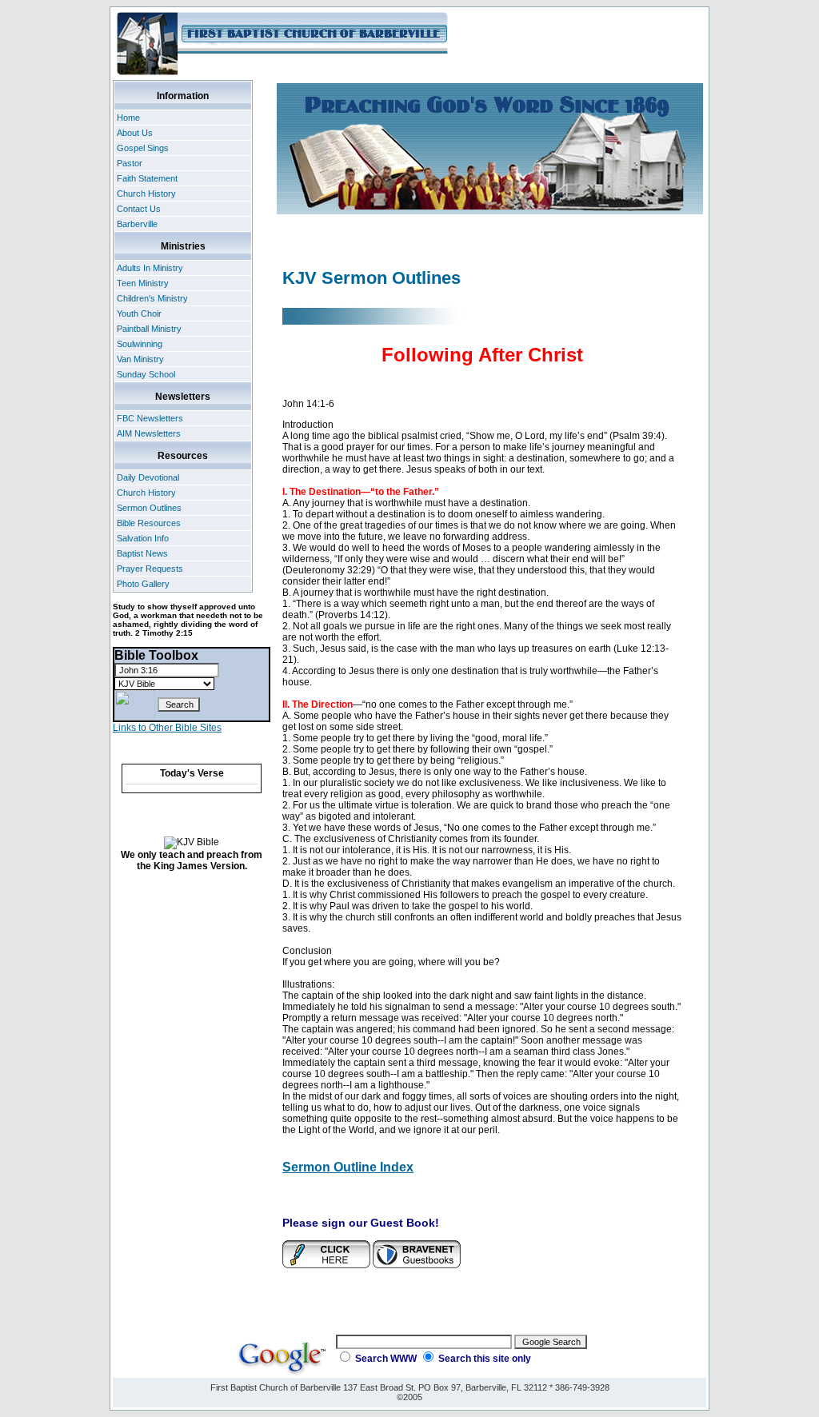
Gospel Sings (143, 148)
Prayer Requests (150, 568)
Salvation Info (143, 538)
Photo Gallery (143, 584)
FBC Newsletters (150, 418)
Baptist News (142, 553)
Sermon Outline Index (347, 1167)
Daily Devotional (148, 477)
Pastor (129, 163)
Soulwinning (139, 344)
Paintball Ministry (149, 328)
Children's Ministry (152, 298)
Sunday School (146, 374)
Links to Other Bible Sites (167, 727)
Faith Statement (147, 178)
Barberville (137, 224)
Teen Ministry (143, 283)
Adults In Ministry (150, 268)
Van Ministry (140, 359)
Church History (146, 193)
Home (128, 117)
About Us (135, 133)
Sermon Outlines (149, 508)
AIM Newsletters (149, 433)
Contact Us (139, 209)
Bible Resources (149, 523)
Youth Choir (139, 313)
